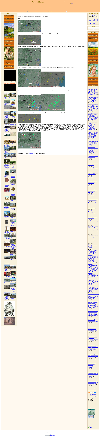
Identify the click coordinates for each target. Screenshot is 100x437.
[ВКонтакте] (95, 392)
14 (90, 20)
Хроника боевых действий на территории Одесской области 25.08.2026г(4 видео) (93, 246)
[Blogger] (90, 392)
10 (94, 19)
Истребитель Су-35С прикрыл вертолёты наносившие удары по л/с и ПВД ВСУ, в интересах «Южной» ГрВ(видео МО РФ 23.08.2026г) (93, 354)
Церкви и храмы (7, 152)
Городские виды (13, 151)
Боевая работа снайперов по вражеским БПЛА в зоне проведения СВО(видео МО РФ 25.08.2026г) (93, 99)
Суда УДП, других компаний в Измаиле (6, 117)
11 (96, 19)
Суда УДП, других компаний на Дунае (13, 290)
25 (96, 21)
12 (97, 19)
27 (89, 23)
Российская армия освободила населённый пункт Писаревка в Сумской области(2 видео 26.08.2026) (93, 142)
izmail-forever (32, 153)
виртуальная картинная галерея (6, 217)
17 (94, 20)
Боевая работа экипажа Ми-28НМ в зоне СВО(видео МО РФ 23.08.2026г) (92, 252)
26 (97, 21)
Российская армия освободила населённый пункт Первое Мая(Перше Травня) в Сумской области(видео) (93, 289)
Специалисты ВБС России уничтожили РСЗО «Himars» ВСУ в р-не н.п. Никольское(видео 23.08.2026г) (93, 296)
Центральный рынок (7, 193)
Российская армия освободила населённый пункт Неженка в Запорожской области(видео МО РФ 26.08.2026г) (93, 150)
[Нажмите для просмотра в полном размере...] (29, 31)
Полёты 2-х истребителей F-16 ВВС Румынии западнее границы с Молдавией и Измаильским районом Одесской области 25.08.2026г (93, 180)
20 (89, 21)
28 (90, 23)
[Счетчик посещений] (91, 417)
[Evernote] (91, 392)
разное (6, 224)
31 (94, 23)
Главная (50, 11)
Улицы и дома (13, 98)
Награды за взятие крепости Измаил (7, 184)
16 (28, 13)
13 (89, 20)
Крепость (7, 124)
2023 (23, 13)
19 (97, 20)
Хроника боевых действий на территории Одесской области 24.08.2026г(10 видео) (93, 319)
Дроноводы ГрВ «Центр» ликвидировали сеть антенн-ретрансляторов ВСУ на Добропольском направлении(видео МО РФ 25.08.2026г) (93, 205)
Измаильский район (7, 98)
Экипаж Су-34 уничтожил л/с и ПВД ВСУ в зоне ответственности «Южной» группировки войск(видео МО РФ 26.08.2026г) (93, 135)
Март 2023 (93, 15)
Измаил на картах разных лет (13, 137)
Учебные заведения (13, 130)
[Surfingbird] (93, 392)
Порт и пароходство (6, 137)
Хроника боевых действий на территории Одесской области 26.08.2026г (93, 157)
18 (96, 20)
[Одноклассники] (88, 392)
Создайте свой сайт (94, 396)
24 (94, 21)
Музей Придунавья (13, 117)
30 (93, 23)
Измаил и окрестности (6, 104)
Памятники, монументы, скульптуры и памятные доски (6, 166)
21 (90, 21)
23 (93, 21)
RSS (72, 3)
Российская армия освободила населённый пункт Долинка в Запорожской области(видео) (93, 282)
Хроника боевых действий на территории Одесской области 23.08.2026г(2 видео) (93, 388)
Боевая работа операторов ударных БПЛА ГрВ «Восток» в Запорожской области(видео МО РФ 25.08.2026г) (93, 163)
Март (26, 13)
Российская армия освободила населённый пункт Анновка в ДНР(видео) (93, 222)
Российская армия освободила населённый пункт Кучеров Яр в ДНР (93, 275)
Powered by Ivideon (13, 81)
